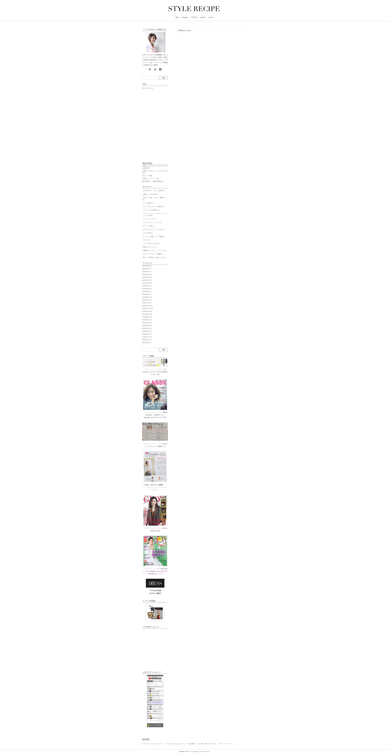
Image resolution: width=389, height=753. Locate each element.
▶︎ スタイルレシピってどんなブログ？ (152, 743)
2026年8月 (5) (146, 266)
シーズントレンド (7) (149, 219)
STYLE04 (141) (147, 190)
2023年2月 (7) (146, 334)
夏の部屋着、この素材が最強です (153, 181)
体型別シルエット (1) (149, 247)
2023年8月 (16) (147, 317)
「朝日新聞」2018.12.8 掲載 (152, 444)
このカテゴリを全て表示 (155, 720)
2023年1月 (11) (147, 337)
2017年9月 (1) (146, 342)
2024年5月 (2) (146, 294)
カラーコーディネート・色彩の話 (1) (154, 206)
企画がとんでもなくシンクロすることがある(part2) (155, 167)
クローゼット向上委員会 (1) (151, 210)
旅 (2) (144, 257)
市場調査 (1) (159, 254)
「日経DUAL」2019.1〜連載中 (153, 369)
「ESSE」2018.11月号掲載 (151, 569)
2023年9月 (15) (147, 314)
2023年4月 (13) (147, 328)
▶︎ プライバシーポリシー (225, 743)
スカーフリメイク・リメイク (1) (152, 222)
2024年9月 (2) (146, 286)
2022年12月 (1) (147, 340)
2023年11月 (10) (147, 308)
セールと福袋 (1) (148, 233)
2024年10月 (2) (147, 283)
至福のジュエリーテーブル (150, 178)
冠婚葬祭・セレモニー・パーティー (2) (154, 250)
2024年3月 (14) (147, 297)
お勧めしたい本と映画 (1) (150, 194)
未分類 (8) (151, 257)
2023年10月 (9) (147, 311)
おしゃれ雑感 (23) (159, 190)
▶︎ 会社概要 (191, 743)
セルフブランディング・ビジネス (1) (154, 229)
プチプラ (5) (146, 240)
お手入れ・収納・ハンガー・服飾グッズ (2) (155, 198)
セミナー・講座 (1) (148, 226)
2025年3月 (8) (146, 274)
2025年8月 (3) (146, 271)
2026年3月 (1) (146, 269)
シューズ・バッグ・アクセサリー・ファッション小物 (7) (155, 214)
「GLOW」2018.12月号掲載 (151, 528)
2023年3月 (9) (146, 331)
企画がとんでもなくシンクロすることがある (155, 172)
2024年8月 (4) (146, 289)
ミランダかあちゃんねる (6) (151, 243)
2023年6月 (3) (146, 323)
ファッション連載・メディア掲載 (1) (154, 236)
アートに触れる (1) (148, 203)
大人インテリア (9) (148, 254)
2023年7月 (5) (146, 320)
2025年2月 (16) (147, 277)
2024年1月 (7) (146, 303)
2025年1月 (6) (146, 280)
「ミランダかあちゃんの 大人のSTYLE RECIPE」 (155, 487)
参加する (161, 722)
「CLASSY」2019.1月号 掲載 (152, 412)
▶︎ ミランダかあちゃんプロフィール (175, 743)
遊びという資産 (147, 176)
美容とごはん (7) (161, 257)
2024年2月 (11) (147, 300)
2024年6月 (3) (146, 291)
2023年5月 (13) (147, 325)
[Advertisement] (155, 125)
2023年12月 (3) (147, 306)
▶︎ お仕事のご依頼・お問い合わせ (206, 743)
